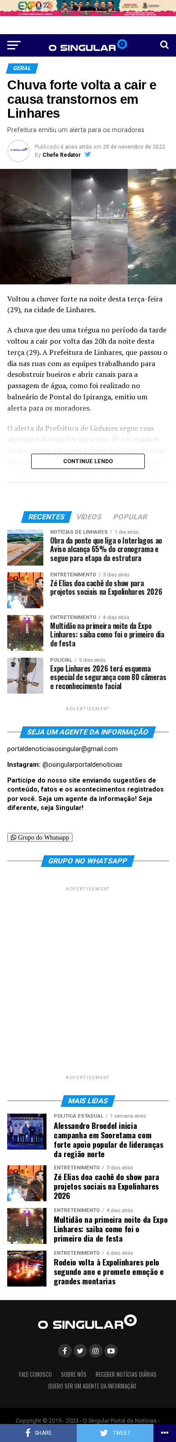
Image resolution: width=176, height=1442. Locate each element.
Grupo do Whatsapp (42, 837)
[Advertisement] (88, 980)
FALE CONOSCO (35, 1374)
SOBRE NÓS (74, 1374)
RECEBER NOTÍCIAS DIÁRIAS (126, 1374)
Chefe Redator (61, 155)
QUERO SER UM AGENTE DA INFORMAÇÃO (92, 1386)
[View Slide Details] (88, 8)
